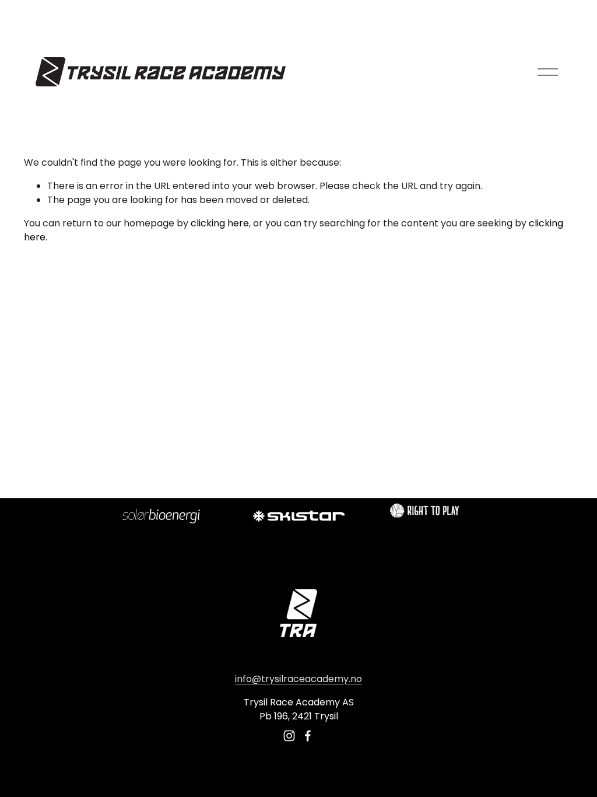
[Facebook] (308, 736)
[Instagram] (289, 736)
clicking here (220, 223)
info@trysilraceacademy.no (298, 679)
